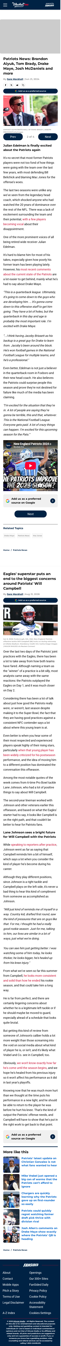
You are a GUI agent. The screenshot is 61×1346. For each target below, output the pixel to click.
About (6, 1272)
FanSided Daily (38, 1284)
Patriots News (23, 536)
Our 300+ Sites (38, 1278)
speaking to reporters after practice (33, 844)
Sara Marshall (15, 79)
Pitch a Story (11, 1290)
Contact (8, 1278)
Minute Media (19, 1321)
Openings (35, 1272)
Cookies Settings (40, 1313)
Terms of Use (11, 1296)
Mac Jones (37, 536)
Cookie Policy (38, 1296)
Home (6, 550)
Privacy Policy (38, 1290)
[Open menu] (5, 5)
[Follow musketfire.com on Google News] (52, 500)
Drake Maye (9, 536)
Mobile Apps (11, 1284)
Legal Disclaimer (13, 1302)
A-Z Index (9, 1313)
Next (48, 136)
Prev (13, 136)
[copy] (23, 85)
